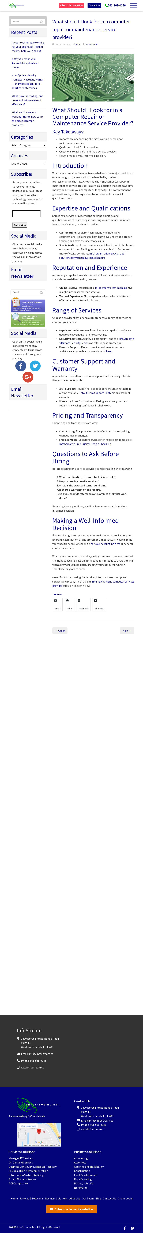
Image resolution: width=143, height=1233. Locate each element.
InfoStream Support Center (96, 393)
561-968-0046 (117, 5)
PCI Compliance (18, 1183)
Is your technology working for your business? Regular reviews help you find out (28, 47)
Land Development (85, 1175)
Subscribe (20, 225)
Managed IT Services (21, 1158)
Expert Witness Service (22, 1179)
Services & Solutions (31, 1198)
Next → (127, 630)
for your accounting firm (105, 543)
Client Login (125, 1198)
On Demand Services (21, 1162)
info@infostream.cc (41, 1054)
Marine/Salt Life (83, 1183)
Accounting (81, 1158)
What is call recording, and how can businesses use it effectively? (27, 100)
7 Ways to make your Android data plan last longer (25, 63)
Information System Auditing (26, 1175)
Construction (82, 1171)
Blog (98, 1198)
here (108, 351)
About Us (74, 1198)
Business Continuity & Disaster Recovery (33, 1166)
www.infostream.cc (32, 1067)
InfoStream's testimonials (111, 287)
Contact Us (94, 5)
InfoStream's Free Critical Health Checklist (85, 444)
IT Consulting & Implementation (28, 1171)
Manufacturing (83, 1179)
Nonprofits (81, 1187)
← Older (60, 630)
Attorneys (80, 1162)
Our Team (88, 1198)
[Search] (41, 22)
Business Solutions (56, 1198)
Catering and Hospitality (89, 1166)
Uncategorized (91, 44)
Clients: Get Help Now (71, 5)
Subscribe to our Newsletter (74, 1209)
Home (14, 1198)
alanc (78, 44)
